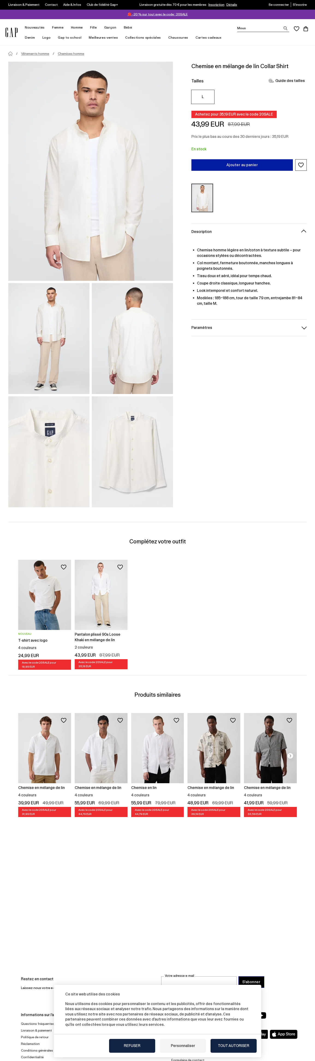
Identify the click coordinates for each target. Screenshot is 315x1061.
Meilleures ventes (103, 37)
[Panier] (306, 29)
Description (201, 231)
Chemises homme (71, 53)
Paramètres (201, 327)
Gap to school (69, 37)
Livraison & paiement (36, 1030)
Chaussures (178, 37)
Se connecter (279, 4)
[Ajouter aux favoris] (63, 567)
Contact (51, 4)
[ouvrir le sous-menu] (47, 27)
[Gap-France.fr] (12, 32)
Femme (58, 27)
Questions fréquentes (37, 1024)
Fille (93, 27)
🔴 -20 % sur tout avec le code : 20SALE (158, 14)
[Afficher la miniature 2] (132, 338)
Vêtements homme (35, 53)
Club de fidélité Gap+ (102, 4)
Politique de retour (35, 1037)
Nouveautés (35, 27)
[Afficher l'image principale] (90, 171)
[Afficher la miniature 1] (48, 338)
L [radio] (203, 97)
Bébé (128, 27)
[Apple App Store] (283, 1034)
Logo (46, 37)
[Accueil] (10, 54)
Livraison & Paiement (23, 4)
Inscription (216, 4)
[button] (301, 165)
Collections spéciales (143, 37)
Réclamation (30, 1044)
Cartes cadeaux (209, 37)
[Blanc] (202, 198)
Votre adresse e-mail (179, 975)
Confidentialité (32, 1057)
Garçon (110, 27)
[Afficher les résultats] (285, 28)
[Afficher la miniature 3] (48, 451)
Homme (77, 27)
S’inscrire (300, 4)
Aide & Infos (72, 4)
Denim (30, 37)
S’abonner (251, 982)
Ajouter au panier (242, 165)
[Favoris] (296, 29)
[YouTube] (261, 1015)
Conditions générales (37, 1050)
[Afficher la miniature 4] (132, 451)
